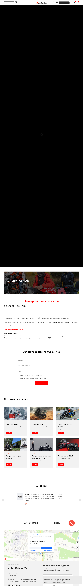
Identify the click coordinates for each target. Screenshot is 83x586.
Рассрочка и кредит (13, 456)
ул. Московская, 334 (15, 581)
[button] (64, 2)
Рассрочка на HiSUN (65, 456)
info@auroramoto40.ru (30, 579)
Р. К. (26, 503)
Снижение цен (37, 424)
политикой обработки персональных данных (33, 375)
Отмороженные (12, 424)
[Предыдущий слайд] (3, 500)
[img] (41, 2)
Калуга (12, 579)
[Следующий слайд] (80, 500)
